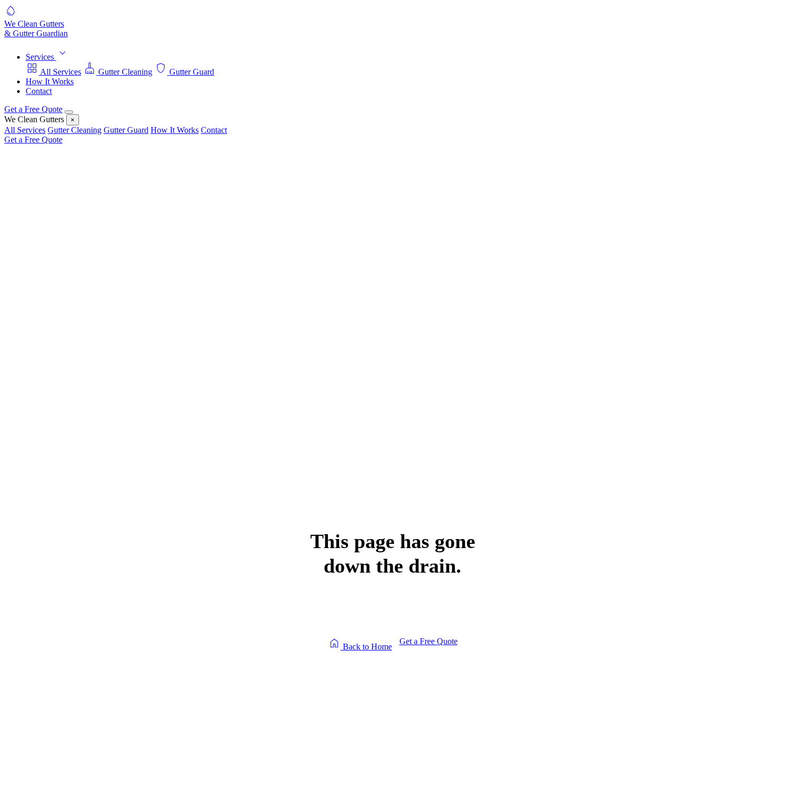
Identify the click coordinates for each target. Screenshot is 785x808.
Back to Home (360, 644)
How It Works (50, 81)
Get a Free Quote (33, 109)
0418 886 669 (458, 686)
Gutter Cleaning (117, 71)
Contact (39, 91)
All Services (53, 71)
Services (47, 56)
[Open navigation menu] (69, 112)
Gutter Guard (184, 71)
